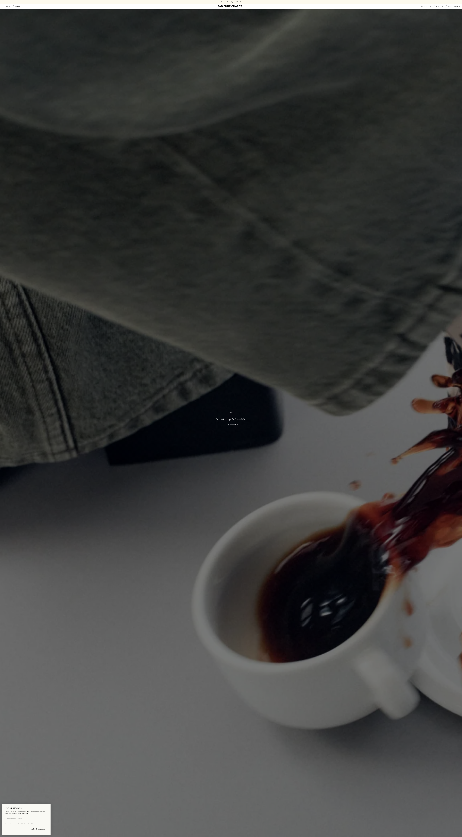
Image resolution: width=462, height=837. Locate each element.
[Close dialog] (48, 806)
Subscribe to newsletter (39, 829)
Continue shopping (232, 424)
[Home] (230, 6)
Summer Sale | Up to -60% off (231, 2)
